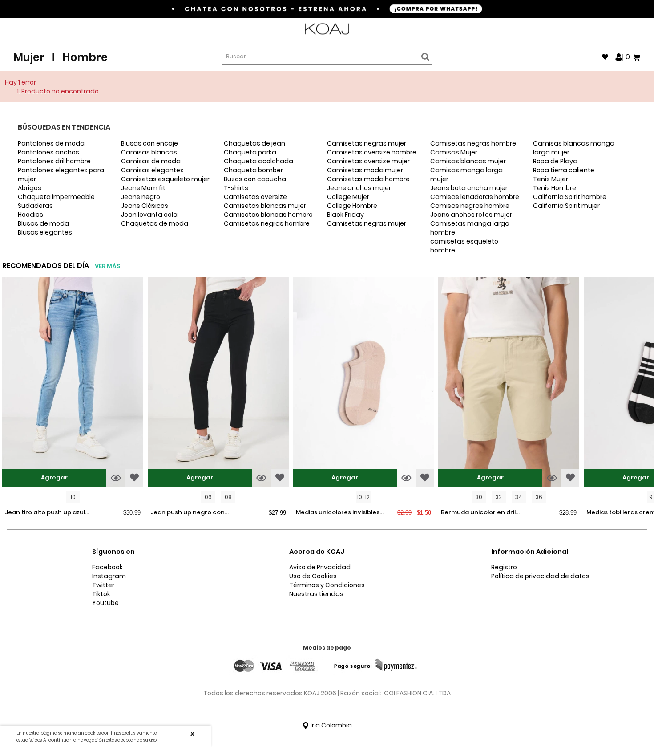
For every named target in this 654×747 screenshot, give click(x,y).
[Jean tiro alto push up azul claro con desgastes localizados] (72, 383)
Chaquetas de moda (154, 223)
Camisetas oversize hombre (371, 152)
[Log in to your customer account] (618, 56)
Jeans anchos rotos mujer (471, 214)
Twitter (103, 585)
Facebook (107, 567)
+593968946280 (617, 29)
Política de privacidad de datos (540, 576)
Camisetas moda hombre (368, 179)
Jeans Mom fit (143, 187)
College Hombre (352, 205)
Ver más (107, 266)
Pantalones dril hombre (54, 161)
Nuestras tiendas (316, 593)
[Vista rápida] (115, 477)
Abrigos (29, 187)
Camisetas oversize (255, 196)
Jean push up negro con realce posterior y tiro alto (190, 513)
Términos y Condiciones (327, 585)
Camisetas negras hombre (267, 223)
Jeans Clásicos (144, 205)
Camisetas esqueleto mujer (165, 179)
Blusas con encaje (149, 143)
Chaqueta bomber (253, 170)
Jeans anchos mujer (359, 187)
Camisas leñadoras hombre (474, 196)
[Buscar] (424, 57)
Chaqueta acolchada (258, 161)
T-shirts (236, 187)
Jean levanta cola (149, 214)
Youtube (105, 602)
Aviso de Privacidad (320, 567)
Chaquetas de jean (254, 143)
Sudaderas (35, 205)
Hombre (85, 57)
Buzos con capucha (255, 179)
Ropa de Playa (555, 161)
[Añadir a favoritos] (134, 478)
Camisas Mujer (453, 152)
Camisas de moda (151, 161)
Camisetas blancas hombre (268, 214)
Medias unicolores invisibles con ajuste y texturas (337, 513)
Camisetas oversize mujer (368, 161)
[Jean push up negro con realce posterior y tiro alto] (218, 383)
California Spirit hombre (569, 196)
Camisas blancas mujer (468, 161)
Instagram (109, 576)
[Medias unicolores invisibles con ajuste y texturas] (363, 383)
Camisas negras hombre (469, 205)
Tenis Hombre (554, 187)
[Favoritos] (605, 57)
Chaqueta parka (250, 152)
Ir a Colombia (330, 725)
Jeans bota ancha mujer (469, 187)
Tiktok (101, 593)
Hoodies (30, 214)
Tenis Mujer (550, 179)
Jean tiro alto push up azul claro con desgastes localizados (45, 513)
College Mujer (348, 196)
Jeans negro (140, 196)
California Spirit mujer (566, 205)
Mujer (28, 57)
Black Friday (345, 214)
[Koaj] (327, 29)
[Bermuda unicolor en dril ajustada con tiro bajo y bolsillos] (508, 383)
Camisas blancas (149, 152)
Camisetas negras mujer (366, 143)
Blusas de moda (43, 223)
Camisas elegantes (152, 170)
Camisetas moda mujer (365, 170)
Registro (504, 567)
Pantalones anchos (48, 152)
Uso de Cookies (313, 576)
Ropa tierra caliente (563, 170)
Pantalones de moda (51, 143)
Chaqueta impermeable (56, 196)
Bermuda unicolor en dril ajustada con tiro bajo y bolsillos (478, 513)
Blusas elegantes (45, 232)
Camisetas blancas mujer (265, 205)
